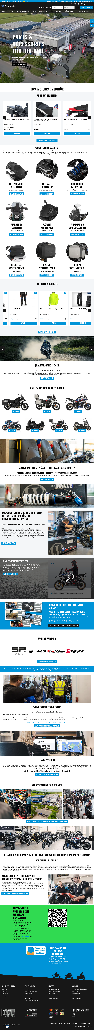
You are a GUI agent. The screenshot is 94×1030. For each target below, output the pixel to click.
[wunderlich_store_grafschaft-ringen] (70, 889)
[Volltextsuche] (71, 4)
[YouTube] (82, 1010)
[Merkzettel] (75, 4)
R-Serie (16, 411)
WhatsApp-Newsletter (6, 996)
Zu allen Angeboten (47, 332)
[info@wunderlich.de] (92, 25)
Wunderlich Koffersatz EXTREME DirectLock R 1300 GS (16, 120)
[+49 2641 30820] (92, 21)
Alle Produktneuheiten (47, 140)
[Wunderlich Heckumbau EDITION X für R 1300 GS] (77, 109)
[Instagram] (78, 1010)
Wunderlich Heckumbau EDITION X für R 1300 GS (75, 119)
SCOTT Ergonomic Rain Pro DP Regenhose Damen (46, 309)
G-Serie (59, 430)
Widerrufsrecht (85, 1023)
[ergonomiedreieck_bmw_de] (69, 579)
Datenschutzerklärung (71, 1023)
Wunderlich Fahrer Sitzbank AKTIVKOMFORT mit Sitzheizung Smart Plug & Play (45, 120)
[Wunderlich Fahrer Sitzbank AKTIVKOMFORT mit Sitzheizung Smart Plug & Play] (47, 109)
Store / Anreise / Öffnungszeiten (80, 989)
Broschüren (4, 991)
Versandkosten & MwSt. (54, 991)
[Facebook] (73, 1010)
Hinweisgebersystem (77, 998)
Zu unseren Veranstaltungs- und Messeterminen (47, 821)
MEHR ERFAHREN (10, 574)
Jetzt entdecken (16, 193)
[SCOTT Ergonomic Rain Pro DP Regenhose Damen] (47, 299)
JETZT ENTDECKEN (19, 64)
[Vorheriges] (4, 117)
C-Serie (82, 430)
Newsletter (4, 989)
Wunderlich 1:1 (75, 991)
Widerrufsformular (53, 998)
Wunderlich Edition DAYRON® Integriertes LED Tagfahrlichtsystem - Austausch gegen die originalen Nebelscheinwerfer (17, 310)
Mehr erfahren (8, 543)
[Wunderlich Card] (8, 1013)
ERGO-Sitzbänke (62, 722)
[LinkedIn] (87, 1010)
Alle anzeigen (86, 7)
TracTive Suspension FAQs (31, 1000)
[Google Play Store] (31, 1015)
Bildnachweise (28, 998)
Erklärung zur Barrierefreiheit (83, 1026)
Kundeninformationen (53, 989)
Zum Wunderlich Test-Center (47, 725)
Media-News (4, 993)
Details (17, 133)
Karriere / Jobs (28, 996)
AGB (60, 1023)
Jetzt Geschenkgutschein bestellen (63, 625)
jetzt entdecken (47, 378)
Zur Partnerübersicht (47, 661)
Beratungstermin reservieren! (15, 893)
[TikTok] (73, 1015)
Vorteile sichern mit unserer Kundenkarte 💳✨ (13, 1)
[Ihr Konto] (78, 4)
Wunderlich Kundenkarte (31, 991)
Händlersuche (51, 993)
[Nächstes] (89, 117)
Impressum (53, 1023)
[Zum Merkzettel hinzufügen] (29, 129)
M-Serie (12, 430)
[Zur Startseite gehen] (8, 6)
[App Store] (31, 1010)
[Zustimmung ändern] (7, 1026)
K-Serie (35, 430)
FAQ (49, 996)
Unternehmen (28, 993)
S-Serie (78, 411)
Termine (27, 989)
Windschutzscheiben (33, 722)
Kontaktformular (76, 996)
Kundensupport (76, 993)
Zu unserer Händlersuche (47, 774)
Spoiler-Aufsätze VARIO (48, 722)
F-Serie (47, 411)
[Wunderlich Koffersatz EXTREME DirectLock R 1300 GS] (17, 109)
